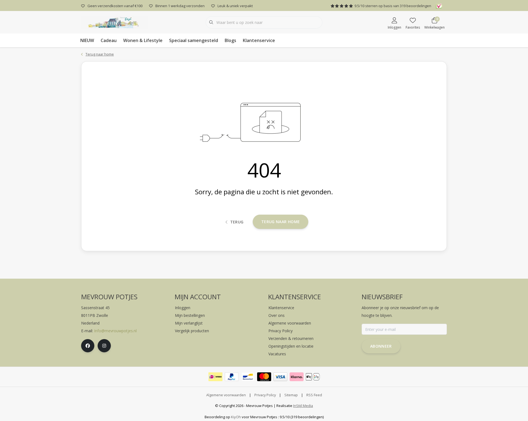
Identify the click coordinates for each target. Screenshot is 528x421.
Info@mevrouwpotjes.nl (115, 330)
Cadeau (109, 40)
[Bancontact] (248, 376)
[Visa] (280, 376)
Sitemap (291, 394)
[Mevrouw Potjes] (114, 22)
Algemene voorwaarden (226, 394)
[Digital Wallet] (313, 376)
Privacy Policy (265, 394)
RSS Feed (314, 394)
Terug (237, 222)
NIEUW (87, 40)
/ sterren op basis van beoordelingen (392, 5)
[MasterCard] (264, 376)
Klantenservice (259, 40)
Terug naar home (280, 221)
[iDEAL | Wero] (215, 376)
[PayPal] (232, 376)
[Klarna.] (297, 376)
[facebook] (87, 345)
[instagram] (104, 345)
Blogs (230, 40)
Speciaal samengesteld (193, 40)
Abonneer (381, 346)
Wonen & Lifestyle (143, 40)
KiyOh (236, 416)
